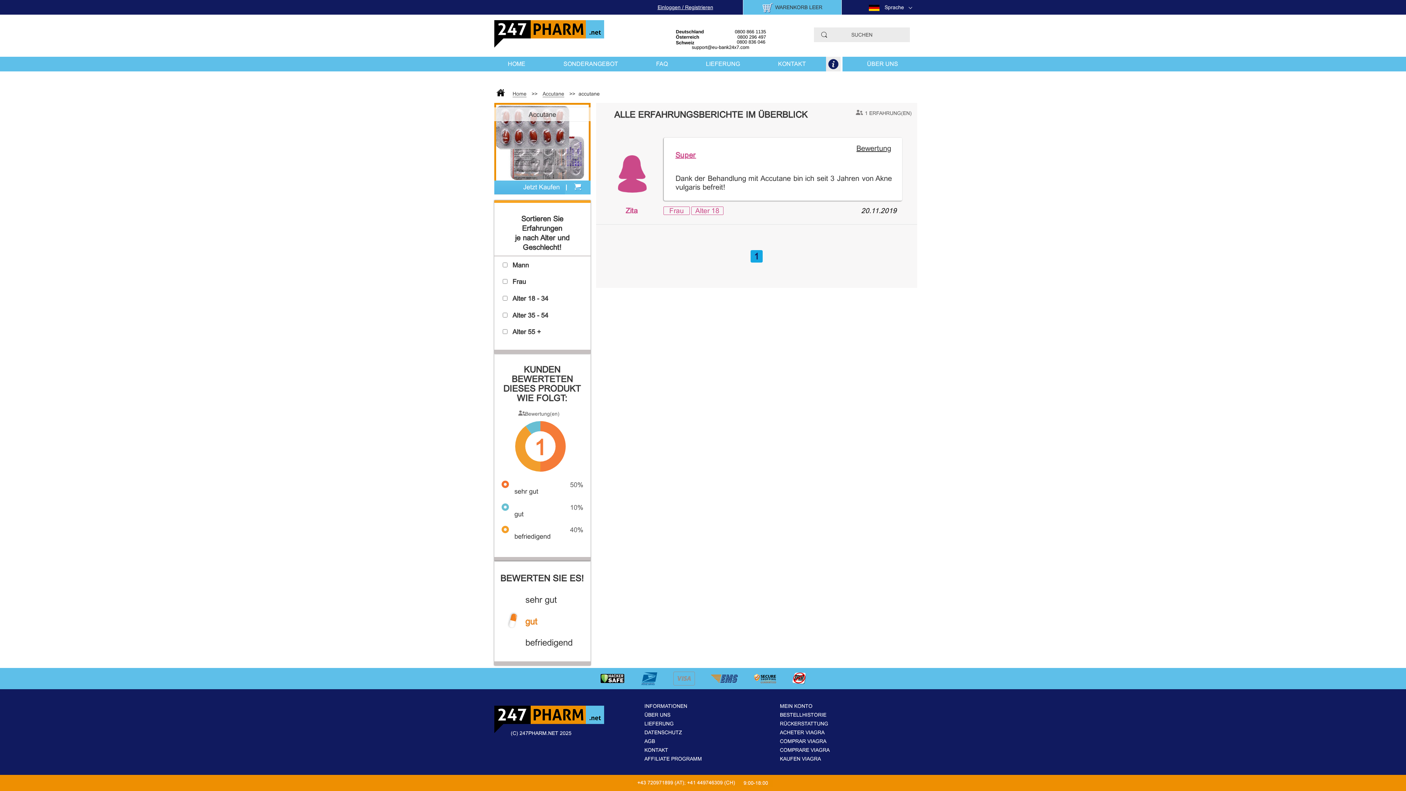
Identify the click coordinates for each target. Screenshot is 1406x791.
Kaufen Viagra (800, 759)
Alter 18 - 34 (530, 298)
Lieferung (659, 724)
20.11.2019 (879, 211)
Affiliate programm (673, 759)
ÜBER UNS (882, 64)
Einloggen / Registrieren (685, 7)
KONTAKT (792, 64)
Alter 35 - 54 (530, 315)
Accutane (553, 94)
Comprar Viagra (803, 741)
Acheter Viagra (802, 732)
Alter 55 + (527, 331)
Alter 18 (707, 211)
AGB (649, 741)
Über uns (657, 715)
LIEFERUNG (723, 64)
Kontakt (656, 750)
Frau (676, 211)
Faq (662, 64)
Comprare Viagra (805, 750)
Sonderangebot (590, 64)
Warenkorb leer (798, 7)
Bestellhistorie (803, 715)
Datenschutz (663, 732)
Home (516, 64)
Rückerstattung (804, 724)
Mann (521, 265)
